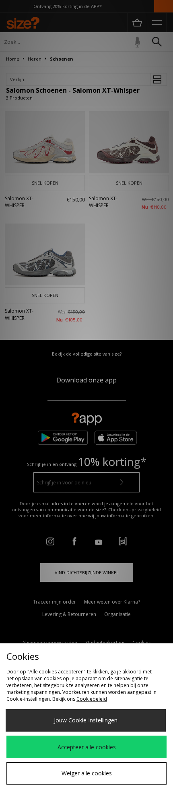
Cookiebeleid (91, 698)
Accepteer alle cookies (87, 747)
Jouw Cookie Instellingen (85, 720)
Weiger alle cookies (87, 773)
